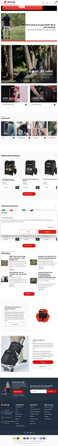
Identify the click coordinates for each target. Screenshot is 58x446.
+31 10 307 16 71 (8, 417)
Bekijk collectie (28, 194)
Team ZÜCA (33, 423)
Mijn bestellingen (48, 409)
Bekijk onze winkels (19, 395)
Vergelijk (6, 187)
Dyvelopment (41, 441)
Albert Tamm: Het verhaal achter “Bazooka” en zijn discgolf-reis (17, 258)
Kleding (17, 423)
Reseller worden (33, 418)
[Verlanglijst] (50, 2)
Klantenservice (43, 366)
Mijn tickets (47, 411)
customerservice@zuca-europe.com (10, 422)
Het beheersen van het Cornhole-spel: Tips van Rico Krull (18, 274)
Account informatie (49, 407)
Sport (17, 411)
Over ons (43, 362)
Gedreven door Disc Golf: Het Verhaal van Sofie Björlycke (47, 257)
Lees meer (12, 269)
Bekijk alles (28, 293)
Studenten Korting (34, 414)
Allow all (47, 231)
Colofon (32, 421)
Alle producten (48, 418)
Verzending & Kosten (35, 409)
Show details (50, 227)
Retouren (32, 416)
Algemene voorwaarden (22, 443)
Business (18, 418)
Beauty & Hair (19, 414)
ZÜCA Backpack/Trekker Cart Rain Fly (31, 179)
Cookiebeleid (30, 443)
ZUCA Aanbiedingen (20, 426)
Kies (17, 409)
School (17, 421)
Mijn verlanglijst (48, 414)
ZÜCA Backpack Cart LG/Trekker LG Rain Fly (8, 179)
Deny (28, 231)
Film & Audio (18, 416)
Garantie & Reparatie (35, 411)
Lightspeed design (33, 441)
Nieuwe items (19, 407)
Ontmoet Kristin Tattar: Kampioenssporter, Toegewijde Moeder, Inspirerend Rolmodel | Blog (47, 275)
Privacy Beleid (37, 443)
